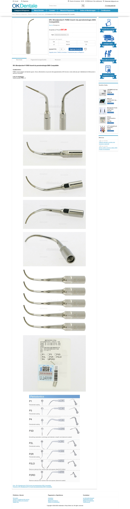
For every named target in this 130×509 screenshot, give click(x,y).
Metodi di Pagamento (67, 10)
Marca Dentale (39, 10)
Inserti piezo (41, 14)
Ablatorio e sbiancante (21, 14)
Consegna (50, 499)
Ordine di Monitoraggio (88, 10)
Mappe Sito (16, 502)
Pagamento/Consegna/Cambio (38, 59)
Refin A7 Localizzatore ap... (112, 99)
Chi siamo (15, 498)
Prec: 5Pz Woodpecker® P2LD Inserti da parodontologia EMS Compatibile (32, 485)
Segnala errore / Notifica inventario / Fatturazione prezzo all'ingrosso (66, 52)
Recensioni (58, 59)
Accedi (16, 1)
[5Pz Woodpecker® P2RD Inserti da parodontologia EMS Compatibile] (30, 36)
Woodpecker (56, 25)
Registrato (25, 1)
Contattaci (50, 498)
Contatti (52, 10)
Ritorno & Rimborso (53, 500)
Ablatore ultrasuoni (32, 14)
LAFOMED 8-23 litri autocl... (112, 90)
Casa (13, 14)
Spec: (52, 34)
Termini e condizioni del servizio (21, 499)
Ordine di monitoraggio (54, 502)
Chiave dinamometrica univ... (111, 118)
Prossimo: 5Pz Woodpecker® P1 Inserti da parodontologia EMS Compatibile (32, 487)
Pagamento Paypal (88, 499)
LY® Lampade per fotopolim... (112, 126)
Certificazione (105, 10)
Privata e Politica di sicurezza (20, 500)
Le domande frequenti (88, 498)
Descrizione (19, 59)
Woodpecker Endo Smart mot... (112, 108)
